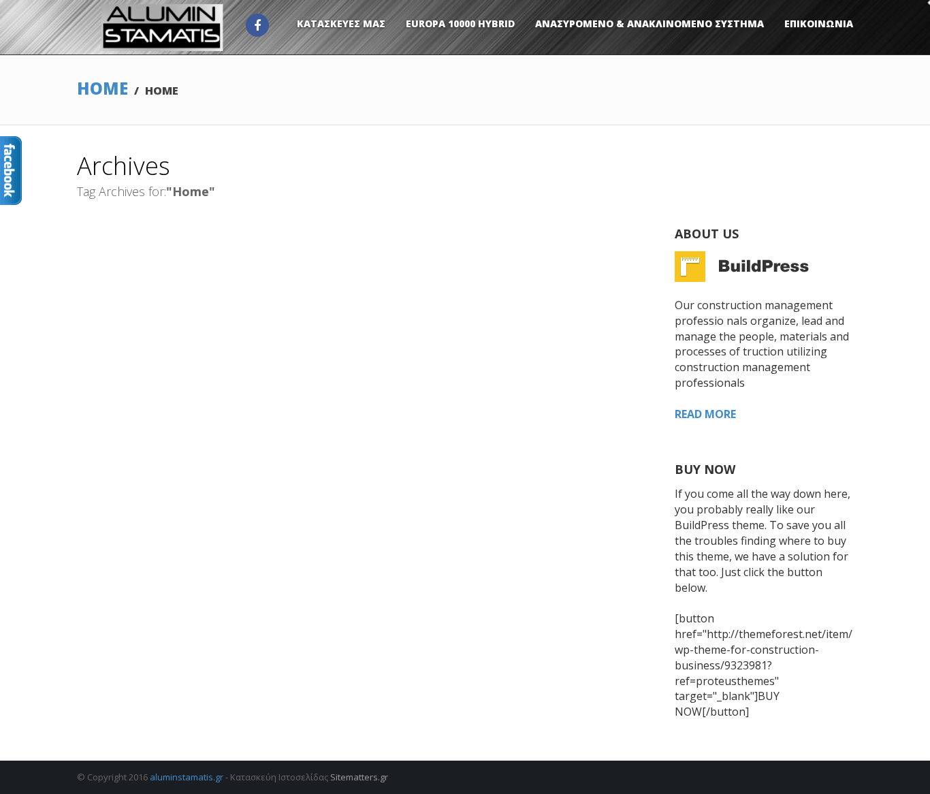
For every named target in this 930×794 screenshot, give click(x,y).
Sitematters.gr (359, 777)
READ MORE (705, 414)
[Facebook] (257, 25)
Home (102, 88)
